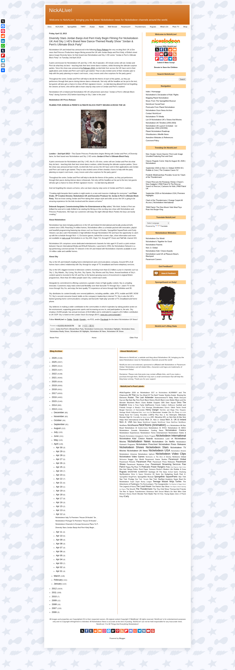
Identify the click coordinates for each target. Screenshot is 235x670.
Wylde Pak (152, 494)
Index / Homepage (153, 92)
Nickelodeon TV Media (155, 117)
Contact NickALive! (153, 113)
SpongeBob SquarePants (165, 476)
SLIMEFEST (143, 472)
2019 (54, 385)
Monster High (124, 417)
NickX (168, 425)
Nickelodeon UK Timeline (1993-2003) (161, 123)
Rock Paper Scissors (147, 469)
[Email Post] (79, 326)
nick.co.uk (66, 238)
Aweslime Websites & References (159, 137)
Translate (164, 226)
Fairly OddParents (147, 405)
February (58, 580)
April (56, 444)
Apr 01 (59, 571)
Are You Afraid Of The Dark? (147, 395)
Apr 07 (59, 547)
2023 (54, 370)
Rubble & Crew (180, 469)
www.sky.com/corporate (110, 315)
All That (132, 395)
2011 (54, 592)
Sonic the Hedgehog (164, 474)
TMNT (83, 27)
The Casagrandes (161, 484)
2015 (54, 401)
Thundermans (140, 27)
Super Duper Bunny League (141, 482)
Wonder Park (142, 494)
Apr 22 (59, 479)
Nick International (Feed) (134, 420)
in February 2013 (88, 68)
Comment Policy (152, 140)
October (58, 420)
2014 (54, 405)
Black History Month (152, 400)
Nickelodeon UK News (98, 331)
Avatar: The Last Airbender (141, 397)
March (57, 576)
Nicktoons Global (179, 457)
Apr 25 (59, 467)
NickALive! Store (164, 422)
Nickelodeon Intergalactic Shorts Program (140, 436)
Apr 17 (59, 498)
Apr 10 (59, 536)
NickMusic (182, 422)
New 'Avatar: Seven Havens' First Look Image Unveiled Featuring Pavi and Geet (164, 155)
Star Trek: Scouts (141, 479)
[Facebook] (2, 26)
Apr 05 (59, 555)
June (56, 436)
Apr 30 (59, 447)
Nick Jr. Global (152, 248)
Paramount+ (126, 27)
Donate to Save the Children (166, 67)
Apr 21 (59, 482)
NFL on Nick (167, 417)
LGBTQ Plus (153, 415)
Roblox (135, 469)
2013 (54, 409)
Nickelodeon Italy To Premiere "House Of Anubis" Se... (76, 517)
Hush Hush (146, 412)
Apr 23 (59, 475)
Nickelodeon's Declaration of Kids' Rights (162, 95)
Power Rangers (158, 467)
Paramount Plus (144, 462)
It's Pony (175, 412)
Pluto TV (175, 27)
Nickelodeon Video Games (132, 457)
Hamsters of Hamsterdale (135, 410)
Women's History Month (128, 494)
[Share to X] (88, 326)
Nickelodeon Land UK (163, 439)
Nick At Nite (177, 417)
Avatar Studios (164, 395)
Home (94, 338)
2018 (54, 389)
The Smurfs (130, 489)
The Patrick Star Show (160, 486)
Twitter (69, 319)
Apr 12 (59, 514)
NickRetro (123, 425)
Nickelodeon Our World (155, 238)
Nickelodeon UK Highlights (79, 331)
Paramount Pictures (127, 462)
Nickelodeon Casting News (151, 430)
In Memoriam (155, 412)
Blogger (122, 638)
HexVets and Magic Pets (169, 410)
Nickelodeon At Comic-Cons (136, 428)
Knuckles (143, 415)
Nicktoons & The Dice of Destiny (158, 457)
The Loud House (143, 486)
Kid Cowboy (134, 415)
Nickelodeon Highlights (112, 329)
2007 (54, 608)
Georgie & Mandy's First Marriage (139, 407)
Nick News (137, 422)
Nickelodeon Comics (175, 430)
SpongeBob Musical (145, 477)
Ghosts (167, 407)
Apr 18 (59, 494)
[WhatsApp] (2, 45)
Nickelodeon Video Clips (171, 453)
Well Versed (112, 27)
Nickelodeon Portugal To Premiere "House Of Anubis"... (76, 521)
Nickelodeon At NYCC (158, 428)
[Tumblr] (2, 50)
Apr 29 (59, 451)
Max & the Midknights (168, 415)
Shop (185, 27)
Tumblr (75, 319)
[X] (2, 21)
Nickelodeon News (128, 329)
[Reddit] (2, 36)
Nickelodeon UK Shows (115, 331)
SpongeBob (71, 27)
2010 (54, 596)
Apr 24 (59, 471)
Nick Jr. (148, 419)
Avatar (92, 27)
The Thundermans (144, 489)
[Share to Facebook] (90, 326)
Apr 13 (59, 510)
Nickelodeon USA (159, 450)
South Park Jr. (180, 474)
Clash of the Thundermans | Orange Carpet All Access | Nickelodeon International (164, 201)
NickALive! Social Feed (155, 104)
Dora (49, 27)
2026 (54, 358)
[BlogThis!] (86, 326)
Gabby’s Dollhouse (168, 405)
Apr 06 (59, 551)
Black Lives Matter (168, 400)
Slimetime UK (149, 474)
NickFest (174, 422)
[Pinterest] (2, 31)
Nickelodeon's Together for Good (159, 241)
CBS (162, 403)
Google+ (82, 319)
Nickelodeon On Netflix (163, 441)
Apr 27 (59, 459)
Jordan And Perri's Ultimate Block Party (70, 329)
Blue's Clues (140, 403)
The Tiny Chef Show (161, 489)
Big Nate (129, 400)
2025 (54, 362)
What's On (164, 27)
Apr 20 (59, 486)
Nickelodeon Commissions (94, 329)
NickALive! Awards (150, 422)
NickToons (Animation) (152, 425)
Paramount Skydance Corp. (138, 464)
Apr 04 (59, 559)
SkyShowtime (124, 474)
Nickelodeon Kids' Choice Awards (159, 251)
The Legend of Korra (127, 486)
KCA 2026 (59, 27)
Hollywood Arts (136, 412)
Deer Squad (171, 403)
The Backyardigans (147, 484)
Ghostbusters (158, 407)
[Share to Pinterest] (93, 326)
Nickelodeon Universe (128, 454)
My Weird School (145, 417)
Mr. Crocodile (135, 417)
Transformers (140, 491)
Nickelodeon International (171, 435)
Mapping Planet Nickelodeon (157, 98)
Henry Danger (152, 410)
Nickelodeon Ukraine (178, 451)
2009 (54, 600)
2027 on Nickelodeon (159, 392)
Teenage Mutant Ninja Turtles (167, 481)
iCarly (126, 496)
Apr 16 (59, 502)
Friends (157, 405)
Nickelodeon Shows (131, 447)
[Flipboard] (2, 55)
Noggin (130, 459)
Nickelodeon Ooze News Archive (159, 110)
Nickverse (123, 459)
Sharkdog (182, 472)
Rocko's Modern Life (164, 469)
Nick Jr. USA (125, 422)
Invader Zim (166, 412)
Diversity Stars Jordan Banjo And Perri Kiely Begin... (75, 527)
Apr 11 (59, 532)
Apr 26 (59, 463)
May (56, 440)
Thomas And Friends (178, 489)
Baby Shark (174, 398)
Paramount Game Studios (156, 459)
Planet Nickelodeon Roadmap (158, 131)
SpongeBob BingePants (128, 477)
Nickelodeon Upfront (146, 454)
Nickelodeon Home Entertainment (153, 433)
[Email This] (83, 326)
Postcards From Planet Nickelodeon (160, 107)
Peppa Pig (130, 467)
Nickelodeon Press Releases (172, 444)
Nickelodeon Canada (128, 430)
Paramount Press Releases (164, 462)
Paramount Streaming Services (166, 464)
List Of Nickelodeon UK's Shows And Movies (164, 120)
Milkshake (182, 415)
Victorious (150, 491)
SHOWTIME (132, 472)
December (59, 412)
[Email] (2, 65)
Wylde (101, 27)
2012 (54, 588)
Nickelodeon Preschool (147, 444)
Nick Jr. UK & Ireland (176, 419)
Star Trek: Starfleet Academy (161, 479)
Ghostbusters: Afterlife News (157, 134)
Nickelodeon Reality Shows (59, 331)
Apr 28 (59, 455)
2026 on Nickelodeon (141, 392)
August (57, 428)
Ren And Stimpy (125, 469)
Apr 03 (59, 563)
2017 (54, 393)
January (58, 584)
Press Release (103, 50)
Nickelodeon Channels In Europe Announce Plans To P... (77, 524)
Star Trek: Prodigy (126, 479)
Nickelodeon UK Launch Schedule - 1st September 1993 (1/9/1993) (161, 127)
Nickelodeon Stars (157, 447)
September (59, 424)
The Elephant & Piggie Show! (177, 484)
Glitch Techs (176, 407)
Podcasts (146, 467)
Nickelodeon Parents (154, 245)
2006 (54, 612)
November (59, 416)
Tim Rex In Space (126, 491)
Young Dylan (169, 494)
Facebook (104, 319)
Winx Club (182, 491)
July (56, 432)
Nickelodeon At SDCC (177, 428)
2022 (54, 373)
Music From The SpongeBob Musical (161, 101)
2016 (54, 397)
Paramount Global (177, 459)
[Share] (2, 70)
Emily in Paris (133, 405)
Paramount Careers (154, 259)
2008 (54, 604)
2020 (54, 381)
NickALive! (60, 10)
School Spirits (173, 472)
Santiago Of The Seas (157, 472)
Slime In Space (137, 474)
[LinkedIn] (2, 40)
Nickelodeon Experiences (129, 433)
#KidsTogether (125, 392)
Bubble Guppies (153, 403)
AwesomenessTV (161, 398)
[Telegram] (2, 60)
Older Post (134, 338)
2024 (54, 366)
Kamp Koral (124, 415)
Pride (168, 467)
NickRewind (133, 425)
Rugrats (153, 27)
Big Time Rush (138, 400)
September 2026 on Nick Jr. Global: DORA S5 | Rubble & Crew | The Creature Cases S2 (165, 169)
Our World (139, 459)
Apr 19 (59, 490)
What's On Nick (170, 491)
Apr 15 (59, 506)
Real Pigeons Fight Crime (178, 467)
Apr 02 (59, 567)
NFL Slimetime (156, 417)
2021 (54, 377)
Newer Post (54, 338)
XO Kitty (160, 494)
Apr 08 (59, 543)
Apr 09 (59, 539)
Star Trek (182, 477)
